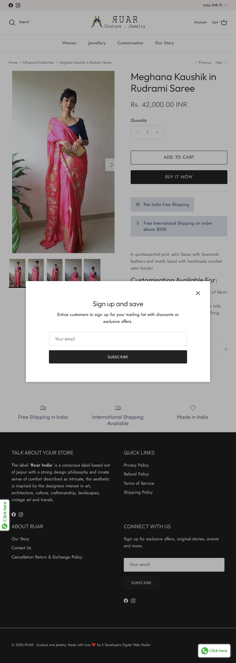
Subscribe (118, 357)
